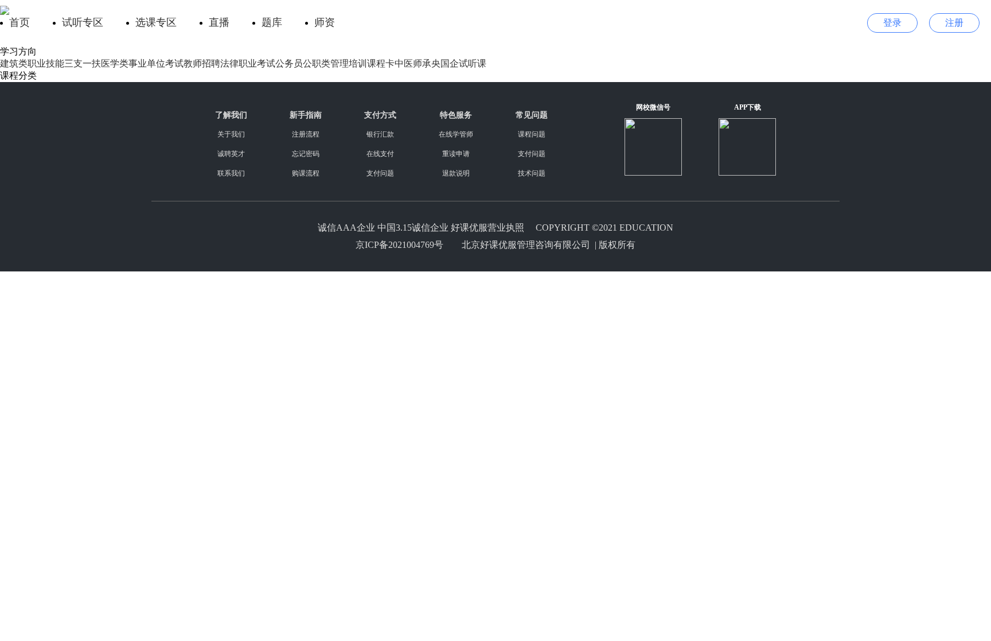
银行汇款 (380, 134)
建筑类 (14, 63)
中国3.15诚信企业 (412, 227)
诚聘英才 (231, 153)
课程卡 (381, 63)
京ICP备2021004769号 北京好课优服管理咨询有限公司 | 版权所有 (495, 245)
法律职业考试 (247, 63)
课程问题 (531, 134)
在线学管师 (456, 134)
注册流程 (305, 134)
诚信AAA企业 (346, 227)
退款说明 (456, 173)
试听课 (472, 63)
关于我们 (231, 134)
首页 (19, 22)
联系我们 (231, 173)
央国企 (445, 63)
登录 (892, 23)
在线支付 (380, 153)
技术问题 (531, 173)
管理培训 (348, 63)
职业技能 (46, 63)
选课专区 (156, 22)
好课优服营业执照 (487, 227)
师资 (324, 22)
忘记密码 (305, 153)
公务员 (289, 63)
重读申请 (456, 153)
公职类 (316, 63)
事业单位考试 (156, 63)
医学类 (114, 63)
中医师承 (413, 63)
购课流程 (305, 173)
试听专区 (82, 22)
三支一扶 (82, 63)
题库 (272, 22)
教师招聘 (202, 63)
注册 (954, 23)
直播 (219, 22)
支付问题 (380, 173)
